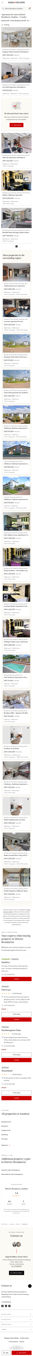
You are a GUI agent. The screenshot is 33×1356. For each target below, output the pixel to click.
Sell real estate (6, 1319)
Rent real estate (6, 1324)
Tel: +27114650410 (16, 1266)
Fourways (6, 989)
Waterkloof (6, 1070)
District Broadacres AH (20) (18, 20)
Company (4, 1329)
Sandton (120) (5, 20)
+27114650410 (6, 1302)
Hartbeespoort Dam (11, 1030)
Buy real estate (6, 1314)
